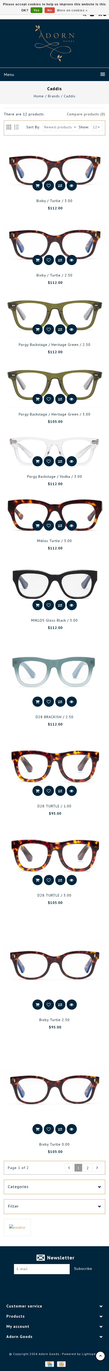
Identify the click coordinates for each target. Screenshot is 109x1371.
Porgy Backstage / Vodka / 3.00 (54, 476)
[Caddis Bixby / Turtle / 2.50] (54, 243)
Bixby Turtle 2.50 (54, 1020)
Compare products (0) (86, 114)
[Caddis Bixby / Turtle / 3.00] (54, 168)
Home (39, 96)
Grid (9, 127)
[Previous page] (69, 1168)
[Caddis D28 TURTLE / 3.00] (54, 856)
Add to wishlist (49, 185)
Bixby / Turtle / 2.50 (54, 275)
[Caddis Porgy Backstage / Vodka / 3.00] (54, 450)
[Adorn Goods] (54, 43)
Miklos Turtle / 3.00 (54, 540)
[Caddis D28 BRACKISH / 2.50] (54, 674)
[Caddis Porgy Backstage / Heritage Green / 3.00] (54, 384)
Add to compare (60, 185)
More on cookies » (72, 10)
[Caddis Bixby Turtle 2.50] (54, 962)
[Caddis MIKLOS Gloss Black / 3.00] (54, 586)
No (49, 10)
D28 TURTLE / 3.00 (54, 895)
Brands (54, 96)
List (16, 127)
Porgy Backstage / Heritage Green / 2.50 (54, 344)
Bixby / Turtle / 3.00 (54, 200)
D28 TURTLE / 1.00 (54, 806)
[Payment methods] (49, 1364)
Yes (36, 10)
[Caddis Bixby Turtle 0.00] (54, 1087)
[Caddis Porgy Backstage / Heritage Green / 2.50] (54, 315)
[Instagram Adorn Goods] (59, 1282)
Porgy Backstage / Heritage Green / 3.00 (54, 414)
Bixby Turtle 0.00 (54, 1144)
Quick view (72, 185)
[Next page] (97, 1168)
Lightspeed (91, 1354)
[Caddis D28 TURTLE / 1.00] (54, 766)
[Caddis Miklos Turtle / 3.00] (54, 514)
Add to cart (37, 185)
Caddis (70, 96)
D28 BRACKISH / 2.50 (55, 717)
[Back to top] (100, 1356)
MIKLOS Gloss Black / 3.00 (54, 620)
